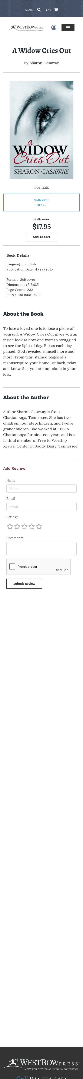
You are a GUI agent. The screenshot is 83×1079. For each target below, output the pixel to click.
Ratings (12, 517)
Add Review (14, 468)
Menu (68, 27)
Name (11, 480)
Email (10, 498)
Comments (14, 538)
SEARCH (30, 10)
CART (49, 10)
